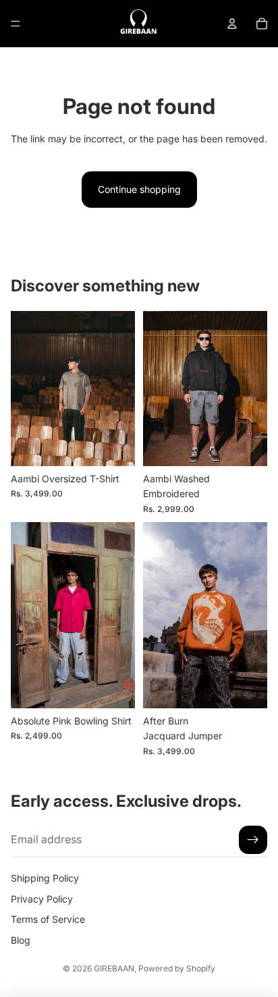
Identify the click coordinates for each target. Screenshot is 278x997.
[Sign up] (253, 840)
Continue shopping (139, 189)
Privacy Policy (42, 899)
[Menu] (15, 23)
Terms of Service (48, 919)
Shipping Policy (45, 878)
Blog (20, 939)
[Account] (232, 23)
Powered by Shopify (176, 968)
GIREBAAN (114, 968)
